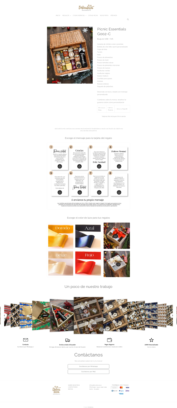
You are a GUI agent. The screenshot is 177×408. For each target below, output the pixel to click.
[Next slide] (172, 315)
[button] (128, 19)
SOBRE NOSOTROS (74, 385)
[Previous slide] (4, 315)
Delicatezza (90, 407)
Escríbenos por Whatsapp (88, 366)
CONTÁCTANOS (72, 387)
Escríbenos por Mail (88, 371)
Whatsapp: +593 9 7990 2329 (98, 387)
